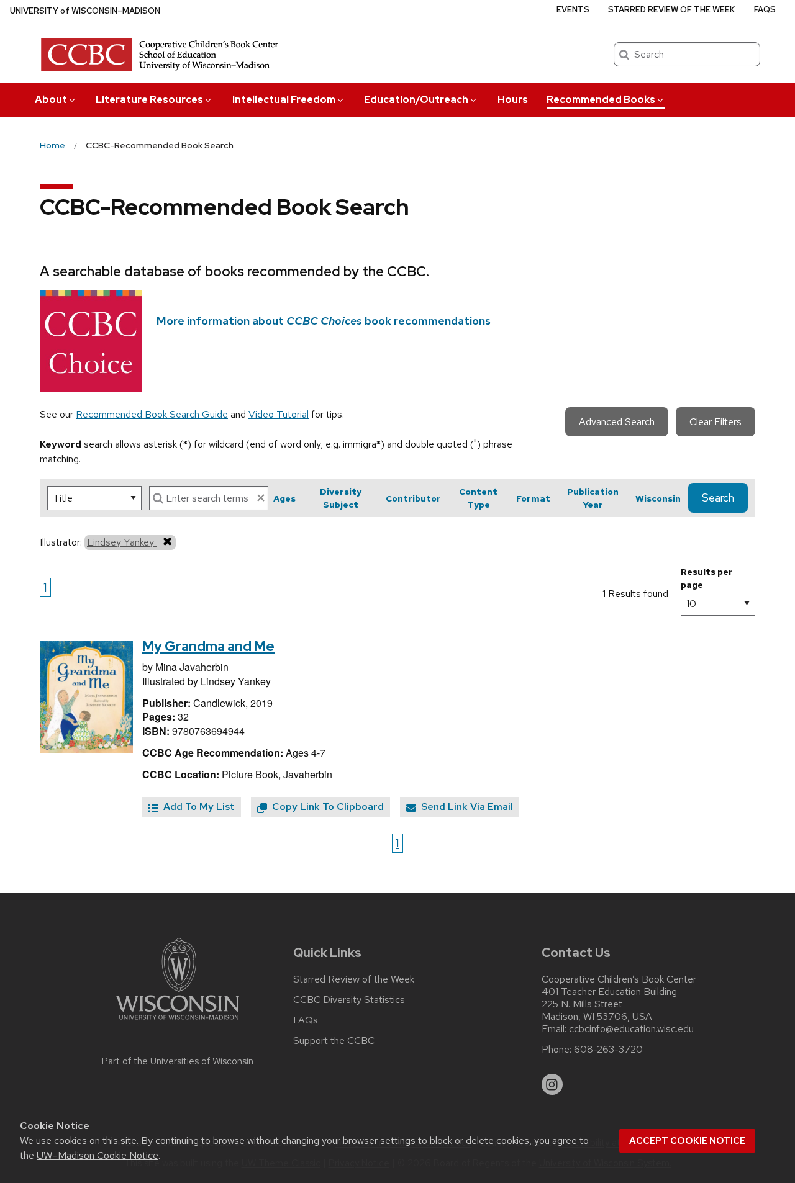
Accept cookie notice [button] (687, 1141)
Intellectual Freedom (283, 99)
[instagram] (552, 1084)
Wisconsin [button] (658, 498)
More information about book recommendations (324, 320)
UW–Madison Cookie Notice (97, 1155)
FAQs (765, 9)
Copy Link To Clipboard (327, 806)
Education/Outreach (416, 99)
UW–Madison (85, 11)
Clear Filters (715, 421)
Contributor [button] (413, 498)
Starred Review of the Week (671, 9)
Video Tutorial (278, 414)
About (51, 99)
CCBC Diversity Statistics (349, 1000)
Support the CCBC (334, 1041)
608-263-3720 (608, 1049)
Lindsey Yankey (122, 542)
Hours (512, 99)
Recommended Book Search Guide (152, 414)
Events (572, 9)
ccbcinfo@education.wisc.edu (631, 1029)
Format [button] (533, 498)
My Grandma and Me (208, 646)
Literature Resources (149, 99)
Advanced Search (617, 421)
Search (718, 498)
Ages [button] (284, 498)
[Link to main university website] (178, 1021)
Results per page (707, 578)
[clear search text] (261, 497)
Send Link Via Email (466, 806)
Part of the (177, 1061)
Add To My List (198, 806)
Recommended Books (601, 99)
